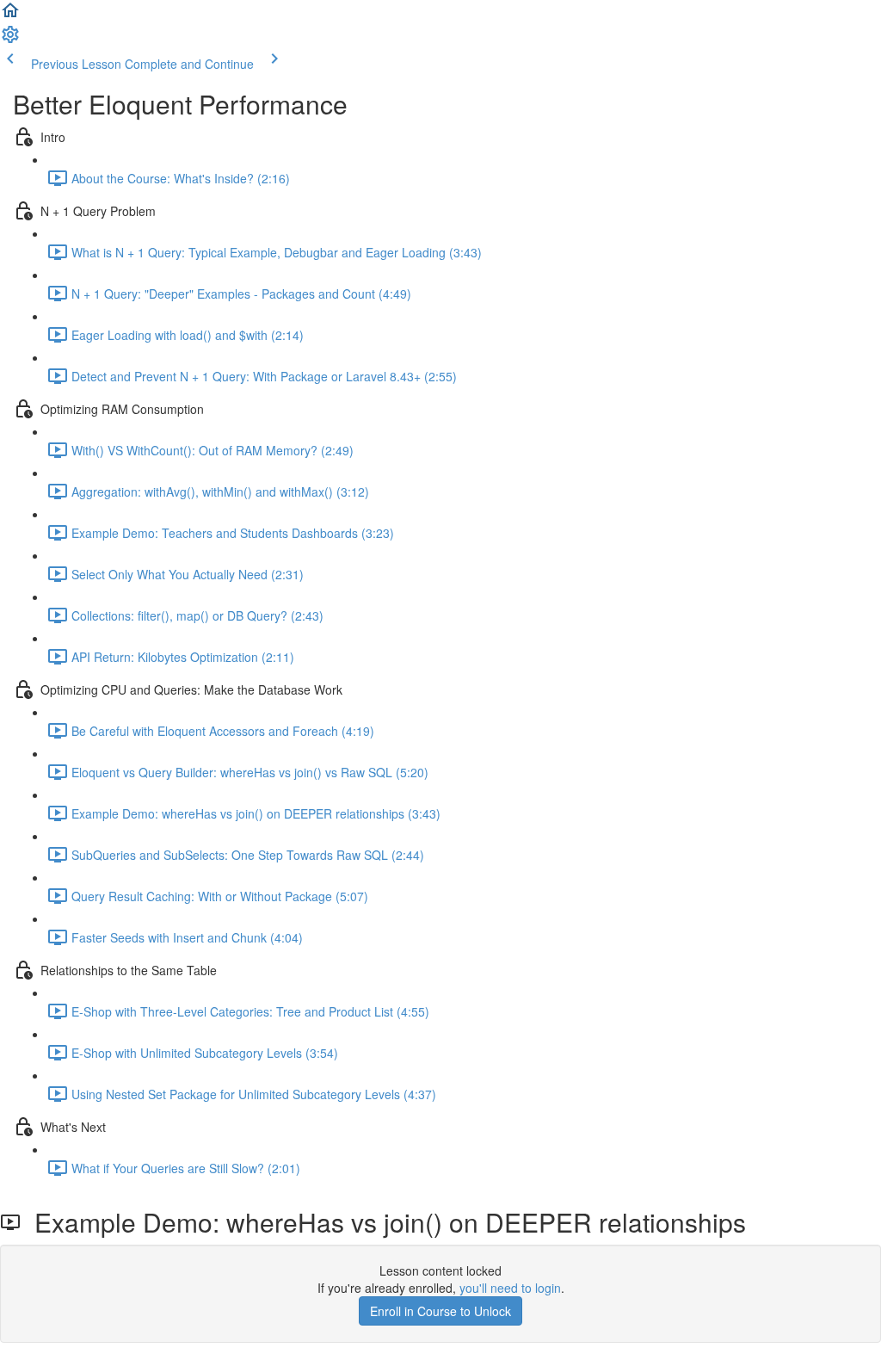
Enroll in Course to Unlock (440, 1311)
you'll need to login (510, 1287)
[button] (10, 15)
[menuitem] (10, 39)
